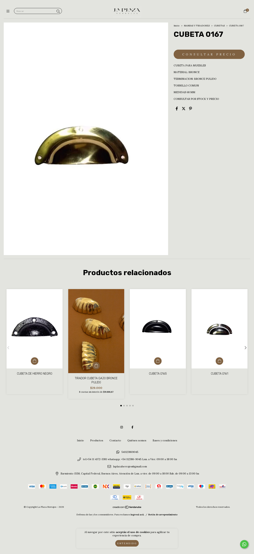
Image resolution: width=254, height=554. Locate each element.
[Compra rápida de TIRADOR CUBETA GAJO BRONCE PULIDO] (96, 365)
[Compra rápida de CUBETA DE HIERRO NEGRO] (34, 361)
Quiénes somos (136, 440)
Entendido (127, 543)
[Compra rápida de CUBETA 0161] (219, 361)
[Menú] (9, 11)
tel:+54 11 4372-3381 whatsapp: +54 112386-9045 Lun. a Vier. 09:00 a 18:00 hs (130, 459)
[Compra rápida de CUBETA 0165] (158, 361)
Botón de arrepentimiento (163, 514)
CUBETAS (219, 25)
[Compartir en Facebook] (177, 108)
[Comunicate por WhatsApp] (244, 544)
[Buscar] (58, 11)
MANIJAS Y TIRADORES (197, 25)
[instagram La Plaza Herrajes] (122, 427)
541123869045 (129, 452)
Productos (96, 440)
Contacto (115, 440)
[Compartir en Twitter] (184, 108)
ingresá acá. (137, 514)
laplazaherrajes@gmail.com (130, 466)
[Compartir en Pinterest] (190, 108)
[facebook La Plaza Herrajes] (132, 427)
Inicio (177, 25)
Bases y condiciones (165, 440)
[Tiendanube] (127, 508)
